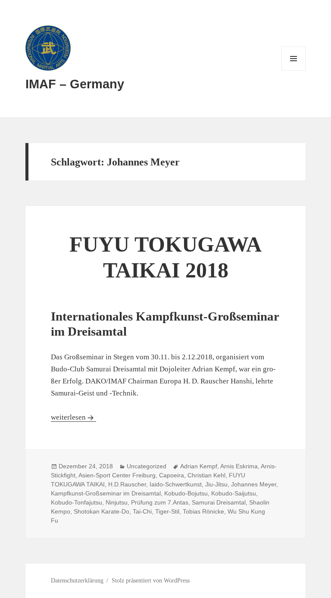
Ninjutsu (117, 502)
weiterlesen (73, 417)
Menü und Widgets (294, 70)
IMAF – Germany (74, 84)
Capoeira (171, 475)
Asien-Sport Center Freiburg (117, 475)
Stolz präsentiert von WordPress (151, 580)
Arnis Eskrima (239, 466)
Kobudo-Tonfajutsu (76, 502)
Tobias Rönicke (203, 511)
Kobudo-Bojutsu (186, 493)
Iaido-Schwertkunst (176, 484)
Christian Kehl (206, 475)
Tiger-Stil (167, 511)
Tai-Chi (142, 511)
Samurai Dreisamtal (219, 502)
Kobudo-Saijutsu (233, 493)
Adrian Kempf (198, 466)
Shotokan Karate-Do (101, 511)
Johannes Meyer (253, 484)
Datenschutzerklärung (77, 580)
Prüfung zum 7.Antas (159, 502)
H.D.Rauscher (127, 484)
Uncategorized (146, 466)
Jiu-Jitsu (216, 484)
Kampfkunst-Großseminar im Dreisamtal (106, 493)
